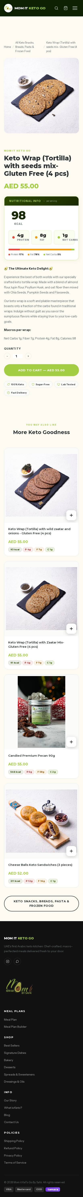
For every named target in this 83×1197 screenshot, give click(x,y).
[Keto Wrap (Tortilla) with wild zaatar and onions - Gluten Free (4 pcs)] (41, 485)
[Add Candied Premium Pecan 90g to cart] (71, 742)
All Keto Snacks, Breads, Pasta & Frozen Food (24, 47)
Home (7, 46)
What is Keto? (13, 1108)
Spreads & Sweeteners (19, 1074)
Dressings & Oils (14, 1081)
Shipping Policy (14, 1141)
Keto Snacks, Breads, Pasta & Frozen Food (41, 903)
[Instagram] (7, 961)
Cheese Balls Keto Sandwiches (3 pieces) (40, 865)
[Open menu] (75, 8)
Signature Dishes (15, 1053)
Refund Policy (13, 1148)
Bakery (8, 1060)
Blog (7, 1115)
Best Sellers (11, 1045)
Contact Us (11, 1122)
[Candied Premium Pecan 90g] (41, 711)
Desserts (9, 1067)
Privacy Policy (13, 1155)
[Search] (56, 8)
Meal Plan (10, 1019)
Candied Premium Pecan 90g (31, 755)
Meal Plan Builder (15, 1026)
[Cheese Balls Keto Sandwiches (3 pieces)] (41, 821)
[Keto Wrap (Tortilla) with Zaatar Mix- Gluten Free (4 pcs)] (41, 598)
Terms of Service (15, 1162)
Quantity (12, 348)
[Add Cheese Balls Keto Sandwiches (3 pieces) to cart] (71, 851)
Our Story (10, 1100)
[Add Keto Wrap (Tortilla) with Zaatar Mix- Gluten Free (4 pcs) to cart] (71, 629)
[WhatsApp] (17, 961)
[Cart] (66, 8)
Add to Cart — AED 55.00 (41, 370)
